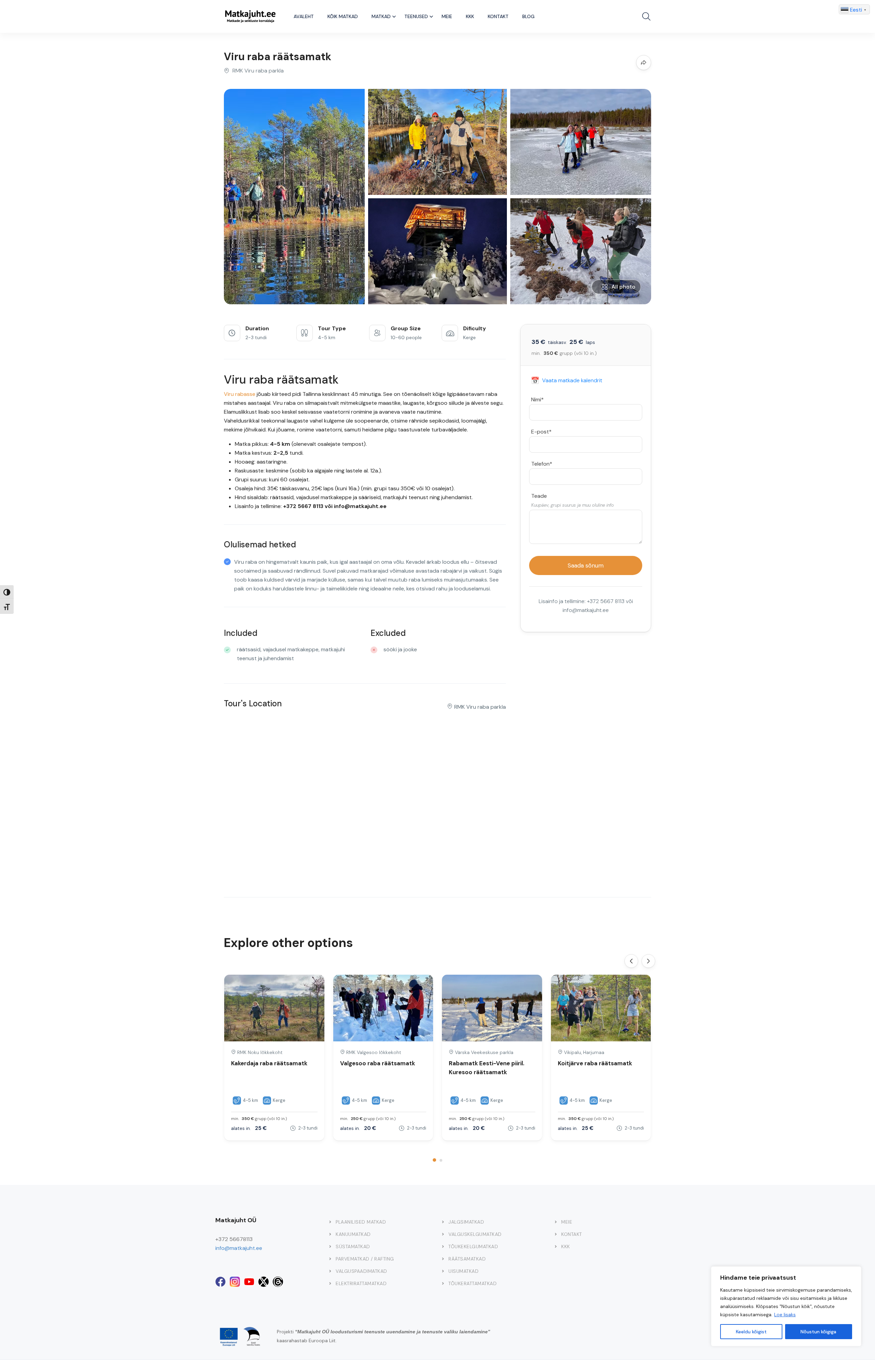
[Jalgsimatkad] (443, 1222)
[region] (786, 1306)
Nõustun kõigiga (818, 1332)
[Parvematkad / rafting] (330, 1259)
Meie (447, 16)
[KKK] (556, 1246)
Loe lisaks (785, 1314)
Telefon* (541, 463)
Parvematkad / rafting (365, 1259)
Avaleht (304, 16)
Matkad (381, 16)
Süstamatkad (353, 1246)
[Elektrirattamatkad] (330, 1283)
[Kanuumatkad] (330, 1234)
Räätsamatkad (467, 1259)
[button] (434, 1160)
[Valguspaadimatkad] (330, 1271)
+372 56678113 (234, 1239)
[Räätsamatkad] (443, 1259)
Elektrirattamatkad (361, 1283)
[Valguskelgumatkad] (443, 1234)
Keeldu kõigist (751, 1332)
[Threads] (278, 1282)
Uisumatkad (463, 1271)
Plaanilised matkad (361, 1222)
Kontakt (498, 16)
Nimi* (537, 399)
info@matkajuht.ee (238, 1248)
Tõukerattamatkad (472, 1283)
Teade (539, 495)
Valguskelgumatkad (475, 1234)
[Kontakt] (556, 1234)
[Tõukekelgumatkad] (443, 1246)
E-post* (541, 431)
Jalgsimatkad (466, 1222)
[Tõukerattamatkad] (443, 1283)
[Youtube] (249, 1282)
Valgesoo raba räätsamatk (377, 1063)
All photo (623, 286)
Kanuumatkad (353, 1234)
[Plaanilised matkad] (330, 1222)
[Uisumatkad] (443, 1271)
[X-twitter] (263, 1282)
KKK (470, 16)
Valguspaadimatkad (361, 1271)
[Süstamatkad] (330, 1246)
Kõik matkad (342, 16)
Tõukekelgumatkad (473, 1246)
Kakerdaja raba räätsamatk (269, 1063)
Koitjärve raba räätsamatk (595, 1063)
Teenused (416, 16)
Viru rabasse (239, 394)
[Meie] (556, 1222)
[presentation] (631, 961)
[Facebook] (220, 1282)
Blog (528, 16)
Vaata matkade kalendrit (566, 380)
